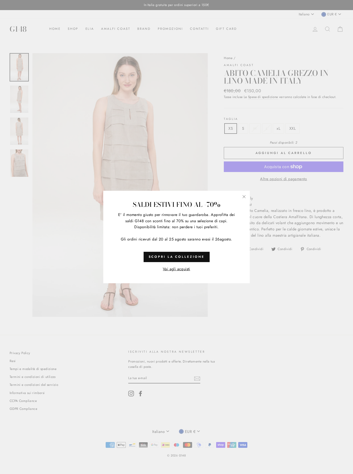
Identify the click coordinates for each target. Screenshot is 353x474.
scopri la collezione (177, 256)
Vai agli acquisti (176, 269)
